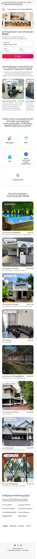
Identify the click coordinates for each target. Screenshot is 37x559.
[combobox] (18, 44)
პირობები (25, 550)
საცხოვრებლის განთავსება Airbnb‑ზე (19, 9)
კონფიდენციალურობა (14, 550)
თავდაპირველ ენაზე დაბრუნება (13, 4)
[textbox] (10, 51)
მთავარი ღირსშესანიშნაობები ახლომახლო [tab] (15, 499)
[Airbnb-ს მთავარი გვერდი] (3, 9)
